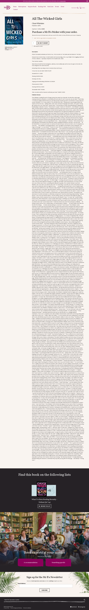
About (62, 7)
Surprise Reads (32, 7)
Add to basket (43, 43)
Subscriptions (22, 7)
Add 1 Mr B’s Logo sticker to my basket (45, 38)
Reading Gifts (42, 7)
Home (15, 7)
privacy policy (63, 1)
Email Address (22, 583)
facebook (74, 607)
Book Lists (50, 7)
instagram (82, 607)
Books (10, 49)
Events (57, 7)
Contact (15, 9)
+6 (49, 490)
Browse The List (45, 506)
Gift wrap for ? (38, 46)
